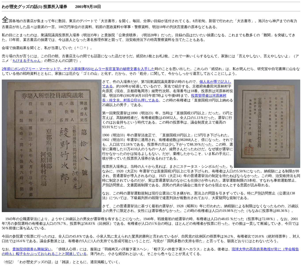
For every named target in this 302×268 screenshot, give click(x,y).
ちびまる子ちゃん (26, 61)
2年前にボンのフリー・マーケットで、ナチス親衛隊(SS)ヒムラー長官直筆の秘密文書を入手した (78, 69)
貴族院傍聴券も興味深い (31, 249)
